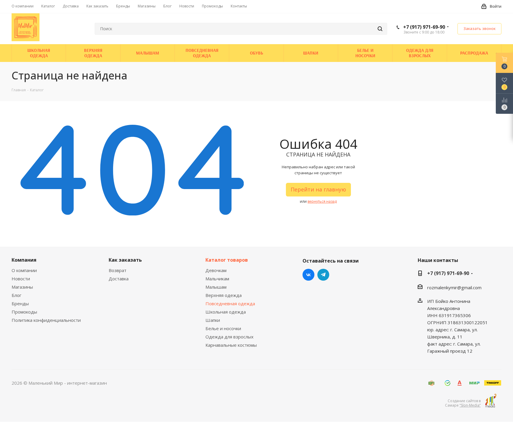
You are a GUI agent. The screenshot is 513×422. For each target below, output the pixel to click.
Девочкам (216, 270)
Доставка (119, 279)
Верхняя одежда (223, 295)
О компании (24, 270)
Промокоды (24, 312)
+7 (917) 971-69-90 (424, 27)
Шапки (212, 320)
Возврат (117, 270)
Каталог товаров (226, 260)
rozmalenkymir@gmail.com (454, 287)
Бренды (20, 303)
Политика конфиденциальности (46, 320)
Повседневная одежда (230, 303)
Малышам (216, 287)
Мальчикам (217, 279)
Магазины (22, 287)
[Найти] (380, 29)
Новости (21, 279)
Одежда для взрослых (229, 337)
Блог (16, 295)
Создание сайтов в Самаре (463, 403)
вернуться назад (322, 201)
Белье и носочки (223, 328)
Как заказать (125, 260)
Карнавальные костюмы (231, 345)
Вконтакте (308, 275)
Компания (24, 260)
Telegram (323, 275)
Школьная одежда (225, 312)
